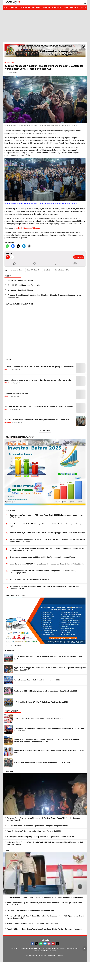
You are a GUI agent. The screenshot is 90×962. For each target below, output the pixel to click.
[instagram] (49, 943)
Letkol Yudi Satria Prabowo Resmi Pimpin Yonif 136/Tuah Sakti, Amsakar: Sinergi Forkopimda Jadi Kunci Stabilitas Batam (45, 843)
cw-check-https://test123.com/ (27, 228)
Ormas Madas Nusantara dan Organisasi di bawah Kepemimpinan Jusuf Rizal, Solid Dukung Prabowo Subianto (49, 729)
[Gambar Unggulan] (45, 99)
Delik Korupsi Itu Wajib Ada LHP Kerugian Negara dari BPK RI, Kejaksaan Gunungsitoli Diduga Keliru (46, 525)
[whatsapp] (40, 943)
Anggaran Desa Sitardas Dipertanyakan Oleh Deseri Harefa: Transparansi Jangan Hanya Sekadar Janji (44, 296)
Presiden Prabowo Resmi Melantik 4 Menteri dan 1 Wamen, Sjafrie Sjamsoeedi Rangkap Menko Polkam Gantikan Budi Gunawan (47, 549)
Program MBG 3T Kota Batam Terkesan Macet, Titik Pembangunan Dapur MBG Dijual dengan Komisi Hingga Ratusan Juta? (45, 917)
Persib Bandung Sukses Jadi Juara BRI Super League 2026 (37, 680)
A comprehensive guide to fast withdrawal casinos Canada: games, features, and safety (38, 380)
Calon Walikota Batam (34, 270)
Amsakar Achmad (17, 270)
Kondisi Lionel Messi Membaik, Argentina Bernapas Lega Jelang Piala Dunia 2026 (45, 691)
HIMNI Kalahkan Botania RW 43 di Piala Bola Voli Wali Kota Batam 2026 (41, 702)
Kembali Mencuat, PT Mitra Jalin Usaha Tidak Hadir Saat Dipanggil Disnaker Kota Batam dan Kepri (47, 533)
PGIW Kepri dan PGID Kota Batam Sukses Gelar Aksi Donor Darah (39, 718)
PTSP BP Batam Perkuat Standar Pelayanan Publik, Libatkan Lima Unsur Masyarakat (36, 420)
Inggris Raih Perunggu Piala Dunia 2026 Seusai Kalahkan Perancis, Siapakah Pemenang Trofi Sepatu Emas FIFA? (50, 669)
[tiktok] (57, 943)
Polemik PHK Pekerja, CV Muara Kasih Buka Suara (29, 579)
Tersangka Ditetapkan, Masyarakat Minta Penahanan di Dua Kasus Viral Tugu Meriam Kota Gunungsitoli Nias (44, 587)
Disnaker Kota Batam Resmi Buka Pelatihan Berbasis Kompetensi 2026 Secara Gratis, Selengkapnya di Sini (43, 572)
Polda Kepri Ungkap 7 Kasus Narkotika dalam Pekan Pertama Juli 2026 (34, 831)
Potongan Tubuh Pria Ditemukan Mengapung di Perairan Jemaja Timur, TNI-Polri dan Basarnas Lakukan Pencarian (43, 819)
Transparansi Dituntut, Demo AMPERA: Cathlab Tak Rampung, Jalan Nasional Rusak (42, 557)
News (13, 62)
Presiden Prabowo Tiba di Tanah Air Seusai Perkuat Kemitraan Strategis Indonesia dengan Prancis (45, 897)
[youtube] (53, 943)
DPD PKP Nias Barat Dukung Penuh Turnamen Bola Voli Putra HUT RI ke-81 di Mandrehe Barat (48, 658)
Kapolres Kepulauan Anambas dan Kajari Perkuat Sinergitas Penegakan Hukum (37, 826)
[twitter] (36, 943)
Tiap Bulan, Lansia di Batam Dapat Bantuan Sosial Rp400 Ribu (30, 910)
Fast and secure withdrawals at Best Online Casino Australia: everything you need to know (39, 367)
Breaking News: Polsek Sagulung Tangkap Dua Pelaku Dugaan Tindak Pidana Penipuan (40, 837)
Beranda (7, 62)
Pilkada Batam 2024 (62, 270)
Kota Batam (48, 270)
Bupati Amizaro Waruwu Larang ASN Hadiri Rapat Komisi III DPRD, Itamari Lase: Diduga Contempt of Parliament (47, 516)
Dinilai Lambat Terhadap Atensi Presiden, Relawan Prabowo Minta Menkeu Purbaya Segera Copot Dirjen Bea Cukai (44, 904)
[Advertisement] (45, 26)
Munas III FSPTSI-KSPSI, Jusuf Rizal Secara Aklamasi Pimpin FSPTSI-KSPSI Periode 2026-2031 (49, 751)
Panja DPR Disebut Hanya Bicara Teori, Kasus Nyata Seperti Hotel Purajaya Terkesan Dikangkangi (44, 929)
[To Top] (84, 948)
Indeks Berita (45, 430)
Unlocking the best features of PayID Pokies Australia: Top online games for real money (38, 406)
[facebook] (32, 943)
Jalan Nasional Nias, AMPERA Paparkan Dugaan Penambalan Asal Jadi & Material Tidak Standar (47, 564)
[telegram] (45, 943)
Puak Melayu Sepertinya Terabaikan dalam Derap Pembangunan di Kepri (42, 762)
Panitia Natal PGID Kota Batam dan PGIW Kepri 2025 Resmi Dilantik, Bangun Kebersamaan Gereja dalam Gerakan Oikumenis (47, 540)
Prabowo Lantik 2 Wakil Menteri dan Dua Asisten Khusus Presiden (32, 924)
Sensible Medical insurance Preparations (25, 285)
